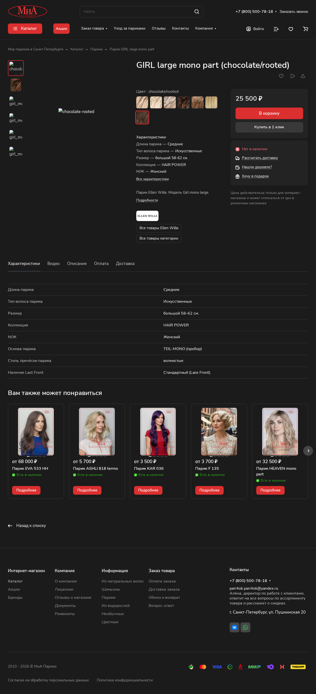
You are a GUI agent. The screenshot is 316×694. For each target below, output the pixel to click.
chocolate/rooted (142, 117)
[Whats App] (245, 627)
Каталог (15, 581)
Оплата (101, 263)
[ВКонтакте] (234, 627)
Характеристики (24, 263)
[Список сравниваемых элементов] (276, 28)
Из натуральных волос (123, 581)
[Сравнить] (292, 76)
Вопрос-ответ (161, 605)
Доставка (125, 263)
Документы (65, 605)
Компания (65, 571)
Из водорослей (116, 605)
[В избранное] (281, 76)
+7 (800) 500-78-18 (254, 11)
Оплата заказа (162, 581)
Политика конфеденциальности (125, 680)
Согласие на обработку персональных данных (48, 680)
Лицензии (64, 589)
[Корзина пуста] (305, 28)
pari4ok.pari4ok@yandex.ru (254, 588)
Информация (115, 571)
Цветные (110, 622)
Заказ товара (162, 571)
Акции (14, 589)
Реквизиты (65, 614)
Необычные (113, 614)
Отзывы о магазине (73, 597)
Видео (53, 263)
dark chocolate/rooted (184, 102)
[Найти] (197, 12)
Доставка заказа (164, 589)
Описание (77, 263)
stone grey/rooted (170, 102)
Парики (109, 597)
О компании (66, 581)
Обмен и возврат (164, 597)
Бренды (15, 597)
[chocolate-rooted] (76, 111)
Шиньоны (111, 589)
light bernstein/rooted (197, 102)
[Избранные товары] (291, 28)
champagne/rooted (156, 102)
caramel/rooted (211, 102)
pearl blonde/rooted (142, 102)
